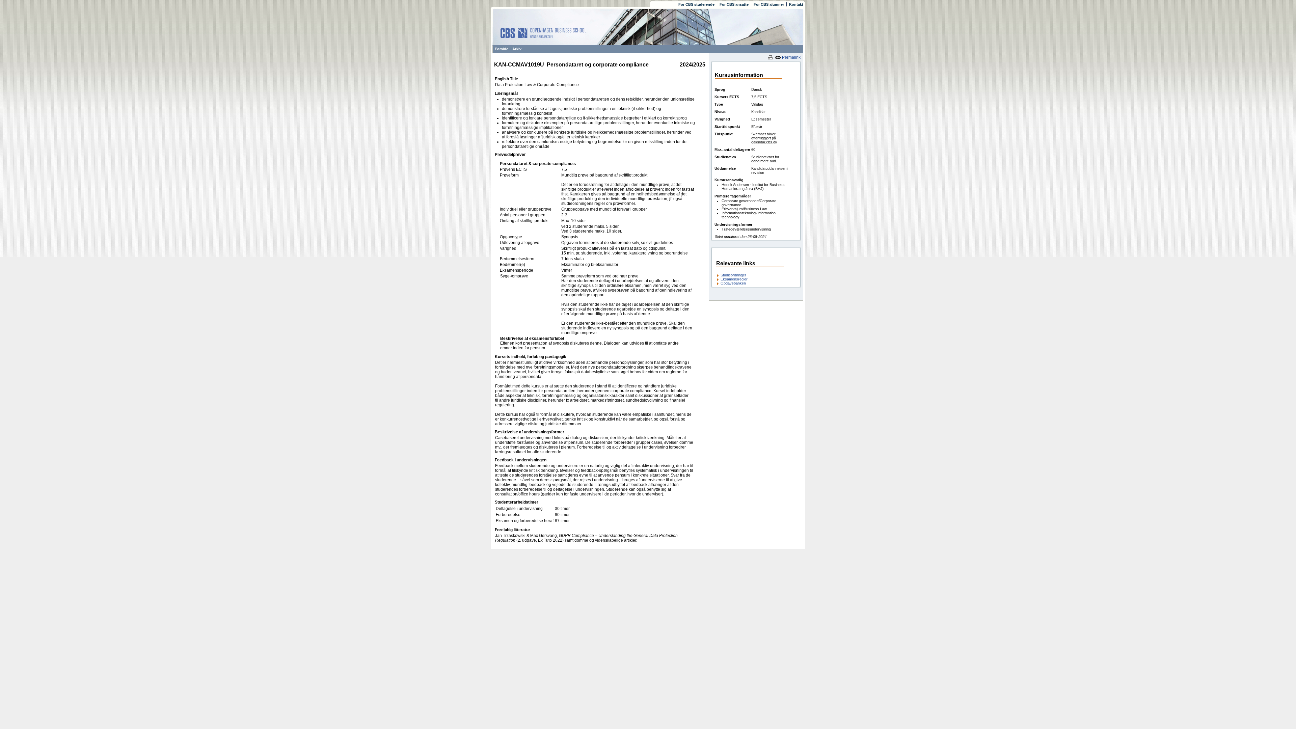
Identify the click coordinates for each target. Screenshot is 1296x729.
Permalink (791, 57)
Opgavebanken (733, 283)
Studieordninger (733, 275)
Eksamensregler (734, 279)
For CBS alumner (769, 4)
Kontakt (796, 4)
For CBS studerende (696, 4)
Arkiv (516, 49)
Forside (501, 49)
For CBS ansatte (734, 4)
